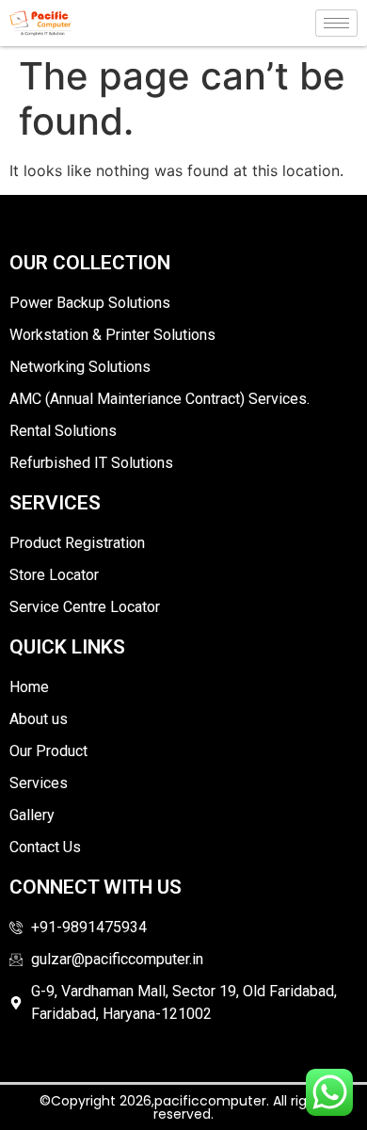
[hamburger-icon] (336, 23)
